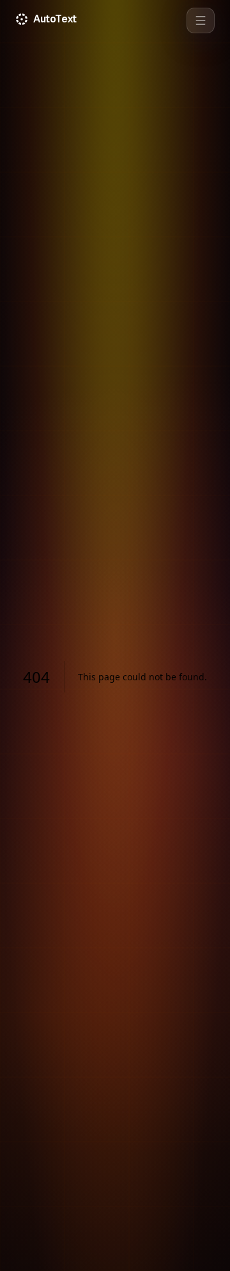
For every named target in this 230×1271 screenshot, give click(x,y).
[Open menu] (201, 20)
